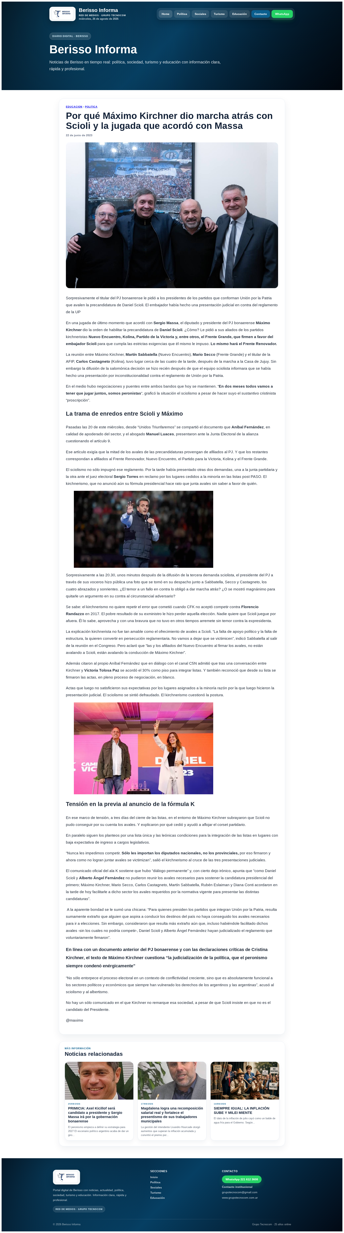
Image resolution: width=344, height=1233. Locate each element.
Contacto (260, 14)
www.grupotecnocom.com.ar (240, 1197)
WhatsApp (282, 14)
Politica (91, 106)
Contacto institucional (237, 1186)
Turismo (219, 14)
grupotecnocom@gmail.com (239, 1192)
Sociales (200, 14)
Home (165, 14)
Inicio (154, 1177)
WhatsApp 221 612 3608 (242, 1179)
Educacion (74, 106)
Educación (239, 14)
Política (182, 14)
